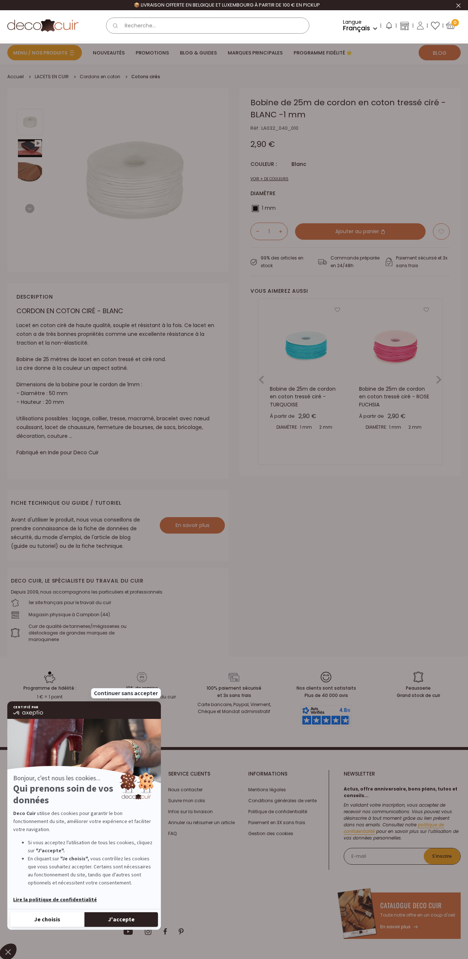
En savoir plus (193, 525)
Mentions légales (267, 789)
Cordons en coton (100, 76)
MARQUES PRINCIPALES (255, 52)
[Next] (29, 208)
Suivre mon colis (186, 800)
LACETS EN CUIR (52, 76)
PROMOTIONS (152, 52)
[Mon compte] (420, 26)
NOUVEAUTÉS (109, 52)
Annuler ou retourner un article (201, 822)
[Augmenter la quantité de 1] (283, 231)
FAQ (172, 833)
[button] (389, 27)
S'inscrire (442, 856)
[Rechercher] (115, 25)
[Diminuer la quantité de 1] (255, 231)
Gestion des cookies (270, 833)
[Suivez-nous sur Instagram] (148, 931)
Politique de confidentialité (277, 811)
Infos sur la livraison (190, 811)
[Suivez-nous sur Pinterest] (181, 931)
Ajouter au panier (358, 231)
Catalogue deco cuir (411, 905)
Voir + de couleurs (269, 179)
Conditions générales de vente (282, 800)
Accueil (15, 76)
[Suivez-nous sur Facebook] (165, 931)
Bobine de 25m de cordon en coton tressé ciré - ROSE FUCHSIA (394, 396)
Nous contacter (185, 789)
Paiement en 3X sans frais (276, 822)
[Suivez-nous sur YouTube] (128, 931)
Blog (439, 53)
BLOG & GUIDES (198, 52)
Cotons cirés (145, 76)
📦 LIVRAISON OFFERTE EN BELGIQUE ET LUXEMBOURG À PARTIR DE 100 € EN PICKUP (227, 4)
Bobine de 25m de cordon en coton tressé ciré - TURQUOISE (303, 396)
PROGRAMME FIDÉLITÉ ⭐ (323, 52)
